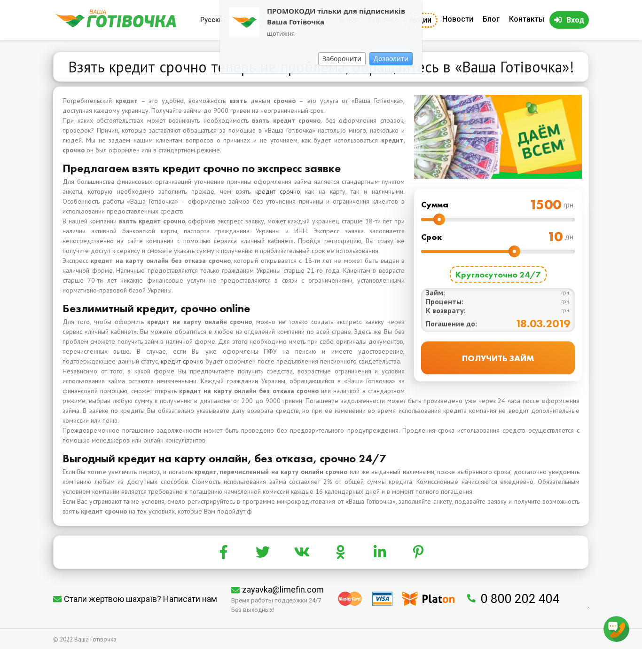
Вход (575, 20)
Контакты (527, 19)
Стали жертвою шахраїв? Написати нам (140, 599)
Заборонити (341, 58)
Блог (491, 19)
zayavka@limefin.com (283, 589)
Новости (457, 19)
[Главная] (116, 25)
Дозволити (391, 58)
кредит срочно (278, 191)
